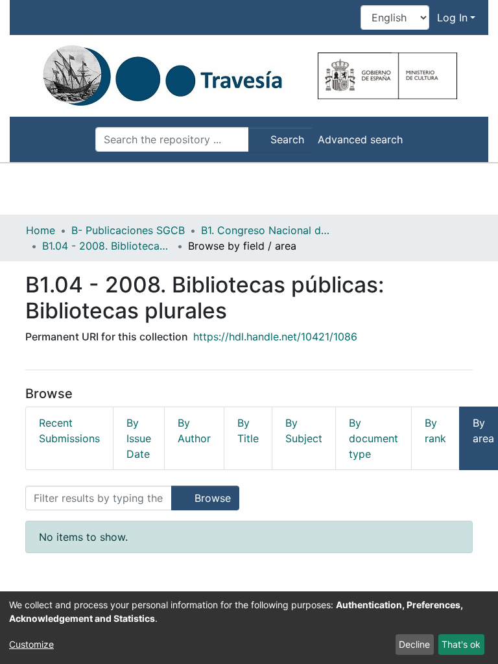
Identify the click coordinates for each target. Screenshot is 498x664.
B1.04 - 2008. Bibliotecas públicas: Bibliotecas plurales (107, 245)
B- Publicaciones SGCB (128, 230)
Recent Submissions (69, 430)
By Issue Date (138, 438)
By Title (248, 430)
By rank (435, 430)
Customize (31, 644)
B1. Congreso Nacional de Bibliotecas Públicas (266, 230)
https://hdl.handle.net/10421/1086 (275, 336)
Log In (452, 17)
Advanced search (360, 139)
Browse (211, 498)
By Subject (303, 430)
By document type (373, 438)
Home (40, 230)
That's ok (461, 644)
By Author (194, 430)
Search (285, 139)
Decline (414, 644)
